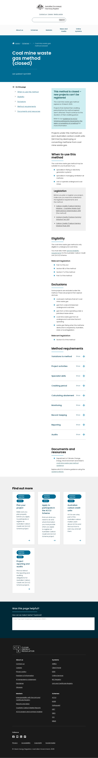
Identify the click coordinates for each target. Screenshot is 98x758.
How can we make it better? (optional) (27, 615)
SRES (53, 713)
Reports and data (22, 704)
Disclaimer (20, 683)
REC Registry (56, 679)
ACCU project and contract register (29, 712)
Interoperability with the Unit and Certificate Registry (28, 698)
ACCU (54, 697)
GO (53, 717)
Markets (49, 30)
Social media (50, 743)
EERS (53, 672)
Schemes (34, 30)
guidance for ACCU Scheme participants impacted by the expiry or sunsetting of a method (68, 121)
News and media (63, 30)
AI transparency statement (26, 679)
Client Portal (56, 668)
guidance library (57, 472)
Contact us (43, 14)
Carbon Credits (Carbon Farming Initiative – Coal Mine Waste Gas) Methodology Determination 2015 (68, 208)
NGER (54, 701)
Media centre (58, 14)
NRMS (54, 721)
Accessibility (25, 743)
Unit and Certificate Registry (62, 683)
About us (19, 30)
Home (17, 43)
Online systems (78, 30)
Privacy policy (21, 672)
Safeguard (56, 705)
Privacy (15, 743)
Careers (50, 14)
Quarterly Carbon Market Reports (28, 708)
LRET (53, 709)
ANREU (54, 664)
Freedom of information (25, 675)
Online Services (57, 675)
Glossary (19, 687)
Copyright (38, 743)
